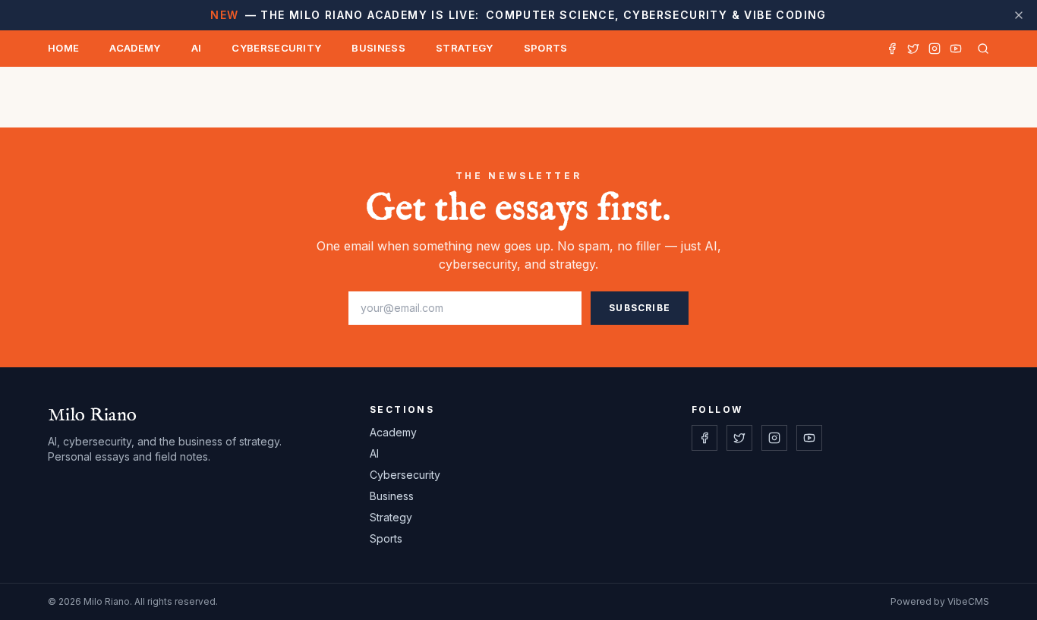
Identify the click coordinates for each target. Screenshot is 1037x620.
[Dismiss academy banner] (1019, 15)
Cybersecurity (276, 48)
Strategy (464, 48)
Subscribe (639, 307)
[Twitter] (913, 48)
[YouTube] (956, 48)
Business (378, 48)
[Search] (980, 48)
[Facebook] (892, 48)
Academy (134, 48)
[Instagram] (934, 48)
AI (196, 48)
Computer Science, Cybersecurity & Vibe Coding (518, 14)
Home (63, 48)
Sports (546, 48)
